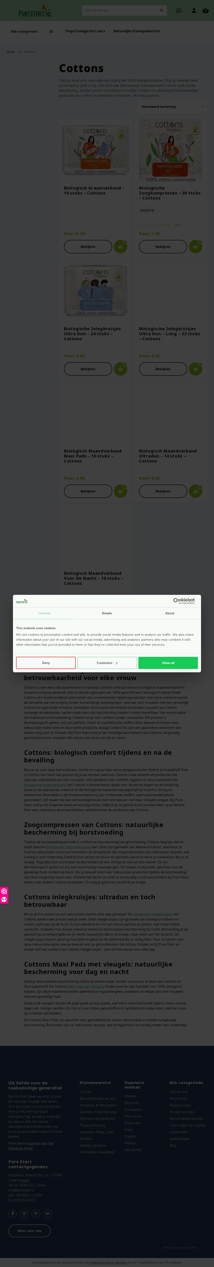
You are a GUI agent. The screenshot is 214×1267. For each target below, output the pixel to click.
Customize (104, 663)
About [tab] (169, 613)
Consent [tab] (44, 613)
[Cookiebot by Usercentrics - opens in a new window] (179, 601)
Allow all (168, 663)
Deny (46, 663)
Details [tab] (107, 613)
